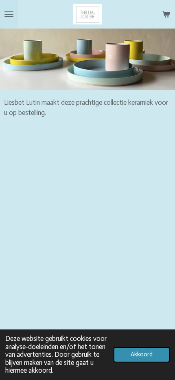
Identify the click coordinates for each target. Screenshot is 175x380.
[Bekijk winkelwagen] (166, 14)
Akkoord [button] (142, 354)
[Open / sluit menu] (9, 14)
